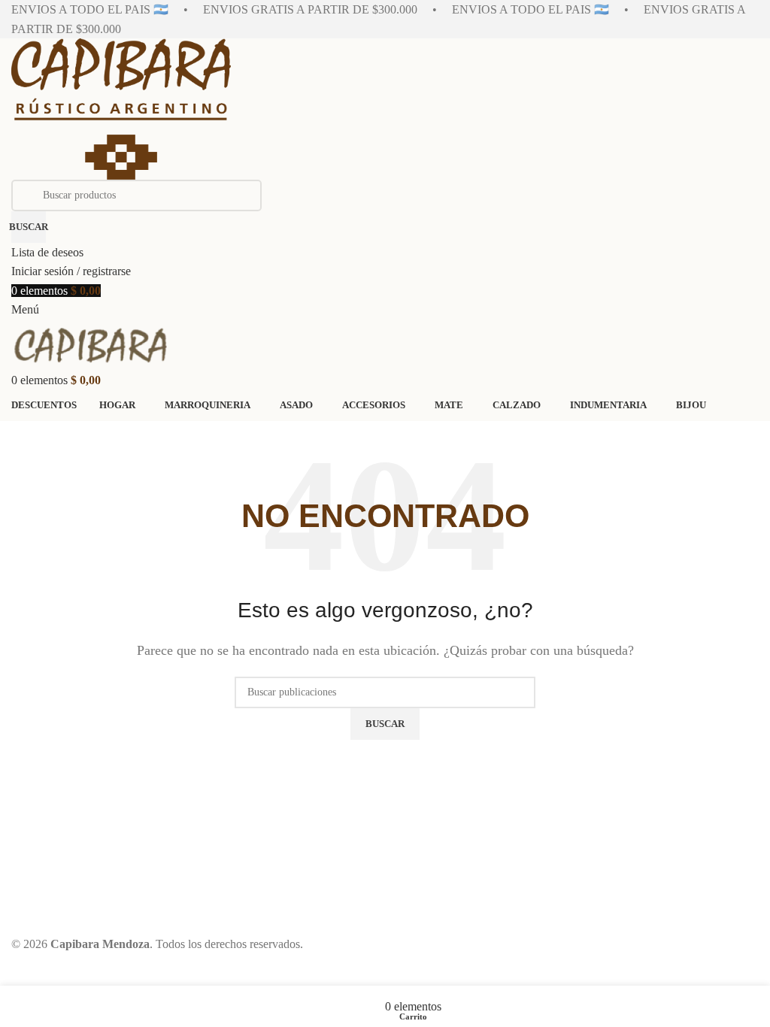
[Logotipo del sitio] (121, 107)
